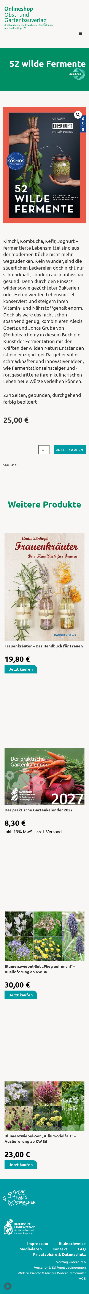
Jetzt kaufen (69, 450)
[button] (80, 33)
